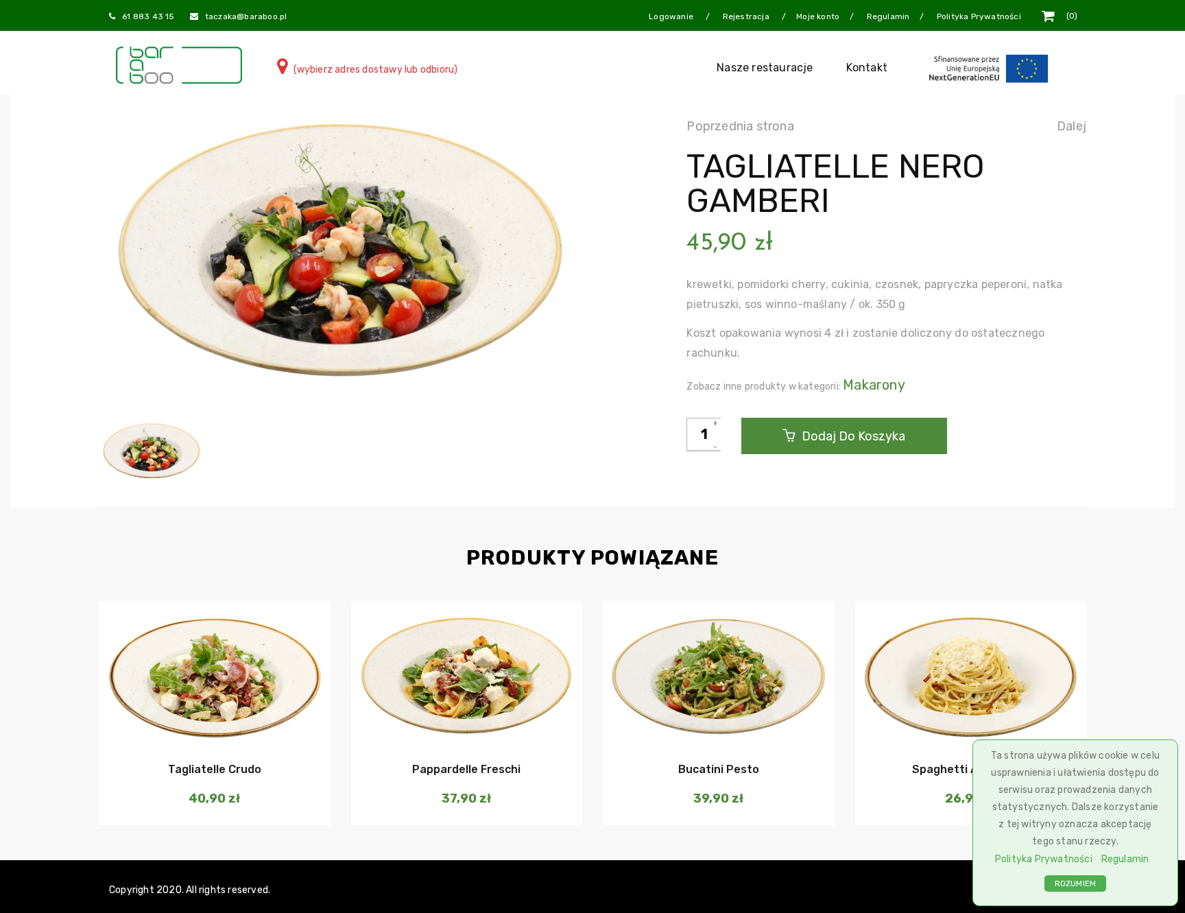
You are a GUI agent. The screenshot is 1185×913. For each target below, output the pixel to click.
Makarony (874, 385)
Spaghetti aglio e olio (970, 769)
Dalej (1071, 126)
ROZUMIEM (1076, 883)
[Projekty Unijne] (991, 67)
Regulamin (1125, 859)
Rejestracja (747, 16)
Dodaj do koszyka (852, 436)
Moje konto (817, 16)
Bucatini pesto (718, 769)
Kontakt (866, 67)
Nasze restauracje (765, 67)
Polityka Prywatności (1043, 859)
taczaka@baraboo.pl (246, 16)
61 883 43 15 (148, 16)
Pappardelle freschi (466, 769)
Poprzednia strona (739, 126)
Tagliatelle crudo (214, 769)
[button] (213, 727)
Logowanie (672, 16)
